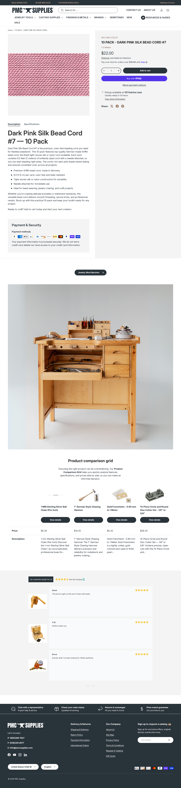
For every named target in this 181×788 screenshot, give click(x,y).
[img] (61, 579)
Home (10, 30)
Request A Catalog (114, 750)
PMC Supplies (19, 779)
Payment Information (80, 740)
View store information (115, 99)
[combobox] (88, 10)
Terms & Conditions (115, 745)
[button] (168, 10)
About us (149, 10)
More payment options (134, 85)
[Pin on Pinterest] (122, 106)
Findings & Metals (77, 17)
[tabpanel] (48, 171)
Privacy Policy (112, 740)
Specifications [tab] (31, 124)
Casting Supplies (49, 17)
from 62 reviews (75, 579)
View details (55, 520)
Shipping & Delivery (80, 729)
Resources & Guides (158, 17)
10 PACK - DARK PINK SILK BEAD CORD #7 (31, 30)
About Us (110, 729)
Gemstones (117, 17)
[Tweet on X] (112, 106)
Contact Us (133, 10)
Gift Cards (110, 756)
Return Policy (77, 735)
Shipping (105, 58)
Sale (17, 22)
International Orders (80, 745)
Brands (99, 17)
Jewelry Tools (23, 17)
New (129, 17)
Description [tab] (14, 124)
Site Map (110, 735)
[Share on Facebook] (117, 106)
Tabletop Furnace (167, 3)
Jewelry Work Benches (88, 272)
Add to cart (145, 70)
